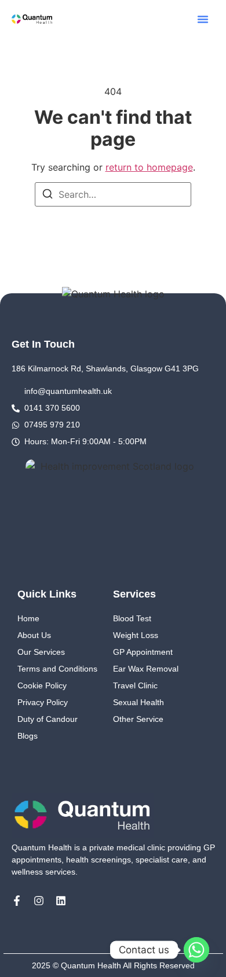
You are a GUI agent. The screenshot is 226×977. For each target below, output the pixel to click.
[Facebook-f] (17, 900)
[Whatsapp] (196, 950)
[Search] (47, 195)
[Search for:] (113, 194)
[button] (203, 19)
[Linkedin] (61, 900)
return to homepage (149, 167)
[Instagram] (39, 900)
